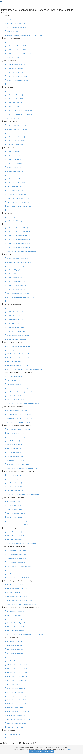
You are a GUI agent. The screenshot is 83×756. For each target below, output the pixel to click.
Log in (69, 749)
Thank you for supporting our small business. (41, 751)
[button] (1, 1)
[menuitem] (1, 4)
